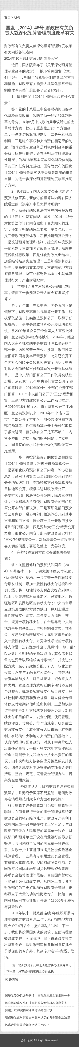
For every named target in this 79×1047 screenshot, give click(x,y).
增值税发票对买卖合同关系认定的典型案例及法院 (37, 1017)
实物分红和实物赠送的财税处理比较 (28, 1010)
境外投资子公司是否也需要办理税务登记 (44, 965)
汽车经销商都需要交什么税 (36, 971)
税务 (17, 17)
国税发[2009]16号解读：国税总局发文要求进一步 (37, 995)
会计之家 (27, 1040)
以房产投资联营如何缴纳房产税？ (27, 1024)
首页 (7, 17)
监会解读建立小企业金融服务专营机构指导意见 (36, 1003)
